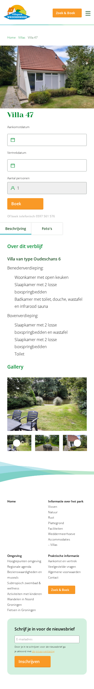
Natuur (53, 512)
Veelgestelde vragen (62, 566)
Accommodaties (59, 539)
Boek (16, 203)
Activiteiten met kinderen (24, 594)
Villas (21, 37)
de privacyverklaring (43, 651)
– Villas (52, 545)
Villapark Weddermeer (19, 12)
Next (77, 443)
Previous (17, 443)
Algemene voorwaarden (64, 572)
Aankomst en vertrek (62, 561)
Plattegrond (56, 523)
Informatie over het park (65, 501)
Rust (51, 517)
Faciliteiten (55, 528)
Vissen (52, 506)
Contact (53, 577)
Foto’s (47, 228)
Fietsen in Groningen (21, 610)
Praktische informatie (63, 556)
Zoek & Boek (65, 13)
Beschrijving (15, 228)
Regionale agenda (19, 566)
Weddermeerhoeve (61, 534)
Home (11, 37)
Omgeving (14, 556)
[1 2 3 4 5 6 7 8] (47, 188)
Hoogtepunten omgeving (24, 561)
